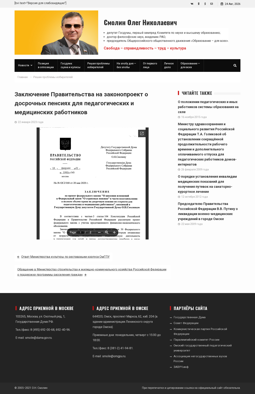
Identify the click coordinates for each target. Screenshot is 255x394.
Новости (23, 65)
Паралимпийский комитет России (197, 339)
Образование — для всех (190, 65)
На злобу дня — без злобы (126, 65)
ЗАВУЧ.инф (181, 367)
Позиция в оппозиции (46, 65)
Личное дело (169, 65)
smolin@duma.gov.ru (38, 338)
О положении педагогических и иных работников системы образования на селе (208, 107)
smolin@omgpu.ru (113, 356)
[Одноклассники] (198, 4)
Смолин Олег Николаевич (140, 22)
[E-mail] (211, 4)
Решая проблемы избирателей (98, 65)
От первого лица (150, 65)
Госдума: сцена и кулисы (70, 65)
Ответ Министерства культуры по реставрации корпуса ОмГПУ (65, 256)
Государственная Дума (190, 317)
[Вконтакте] (192, 4)
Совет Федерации (186, 323)
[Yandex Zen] (205, 4)
